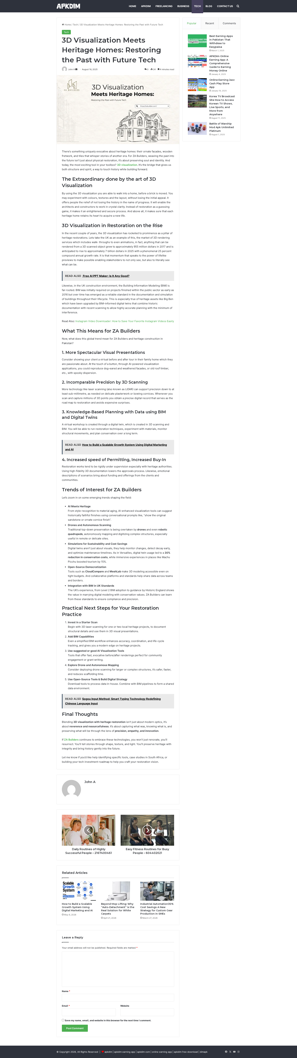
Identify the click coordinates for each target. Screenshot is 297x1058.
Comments (229, 23)
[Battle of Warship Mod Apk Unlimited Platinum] (197, 128)
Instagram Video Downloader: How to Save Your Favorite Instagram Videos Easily (124, 321)
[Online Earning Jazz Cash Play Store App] (197, 84)
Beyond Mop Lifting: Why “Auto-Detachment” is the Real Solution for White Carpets (117, 908)
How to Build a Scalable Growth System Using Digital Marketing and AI (77, 907)
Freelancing (164, 6)
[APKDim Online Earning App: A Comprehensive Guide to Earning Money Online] (197, 60)
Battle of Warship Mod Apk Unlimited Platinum (221, 127)
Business (183, 6)
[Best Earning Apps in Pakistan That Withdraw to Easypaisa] (197, 40)
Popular (191, 23)
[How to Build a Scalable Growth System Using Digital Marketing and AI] (79, 891)
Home (132, 6)
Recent (209, 23)
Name (66, 991)
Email (66, 1005)
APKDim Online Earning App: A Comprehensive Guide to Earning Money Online (220, 63)
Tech (197, 6)
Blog (209, 6)
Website (124, 1005)
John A (89, 782)
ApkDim (146, 6)
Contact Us (225, 6)
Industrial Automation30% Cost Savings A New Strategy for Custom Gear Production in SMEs (157, 908)
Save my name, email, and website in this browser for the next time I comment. (108, 1020)
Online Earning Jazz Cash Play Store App (222, 83)
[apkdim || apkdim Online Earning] (68, 6)
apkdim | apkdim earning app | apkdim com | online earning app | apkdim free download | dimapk (155, 1051)
